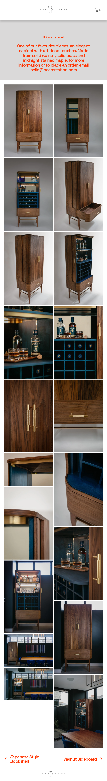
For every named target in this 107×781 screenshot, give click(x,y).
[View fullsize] (28, 120)
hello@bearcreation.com (53, 70)
